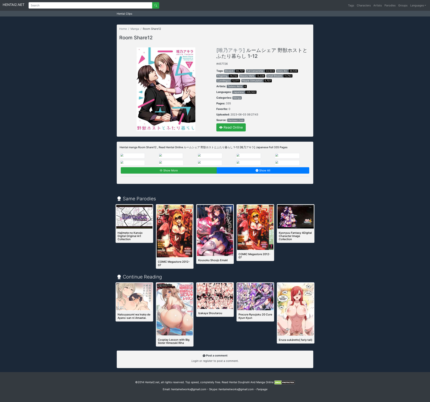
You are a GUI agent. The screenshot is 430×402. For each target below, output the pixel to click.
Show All (264, 170)
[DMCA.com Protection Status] (284, 382)
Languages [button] (417, 5)
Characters (364, 5)
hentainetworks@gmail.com (188, 389)
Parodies (390, 5)
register (208, 361)
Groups (402, 5)
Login (195, 361)
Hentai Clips (124, 13)
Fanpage (261, 389)
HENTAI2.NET (14, 5)
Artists (377, 5)
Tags (351, 5)
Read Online (233, 127)
